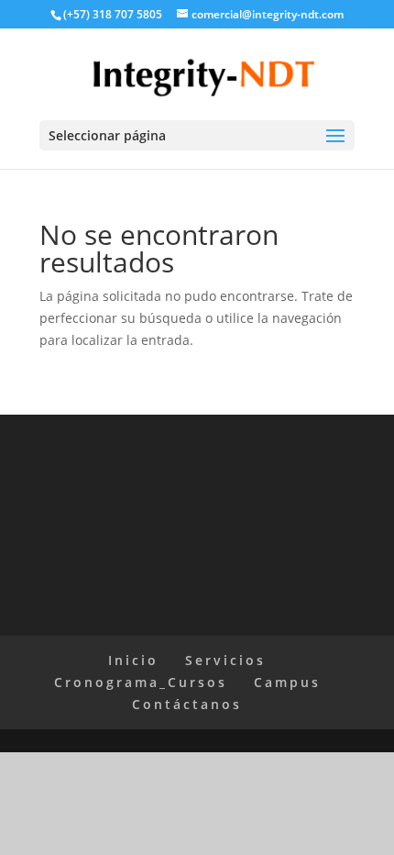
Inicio (133, 660)
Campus (287, 682)
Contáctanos (187, 704)
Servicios (225, 660)
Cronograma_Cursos (140, 682)
